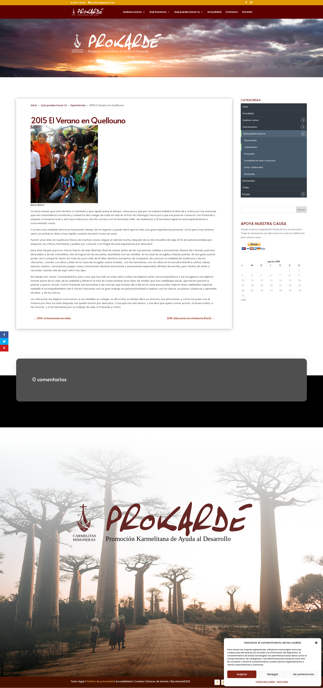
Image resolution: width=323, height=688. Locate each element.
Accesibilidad (124, 681)
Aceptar (242, 674)
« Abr (243, 299)
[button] (316, 642)
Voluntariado (250, 140)
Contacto (232, 12)
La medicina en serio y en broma (259, 160)
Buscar (301, 209)
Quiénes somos (132, 12)
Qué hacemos (158, 12)
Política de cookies (265, 681)
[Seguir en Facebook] (217, 682)
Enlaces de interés (157, 681)
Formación (249, 153)
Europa (246, 194)
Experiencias (251, 147)
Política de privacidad (100, 681)
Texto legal (78, 681)
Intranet (247, 12)
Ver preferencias (303, 674)
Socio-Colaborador (253, 167)
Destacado (249, 174)
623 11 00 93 (79, 2)
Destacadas (248, 180)
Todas (245, 187)
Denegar (272, 674)
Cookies (139, 681)
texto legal (282, 681)
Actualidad (214, 12)
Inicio (245, 106)
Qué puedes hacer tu (187, 12)
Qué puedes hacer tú (254, 133)
